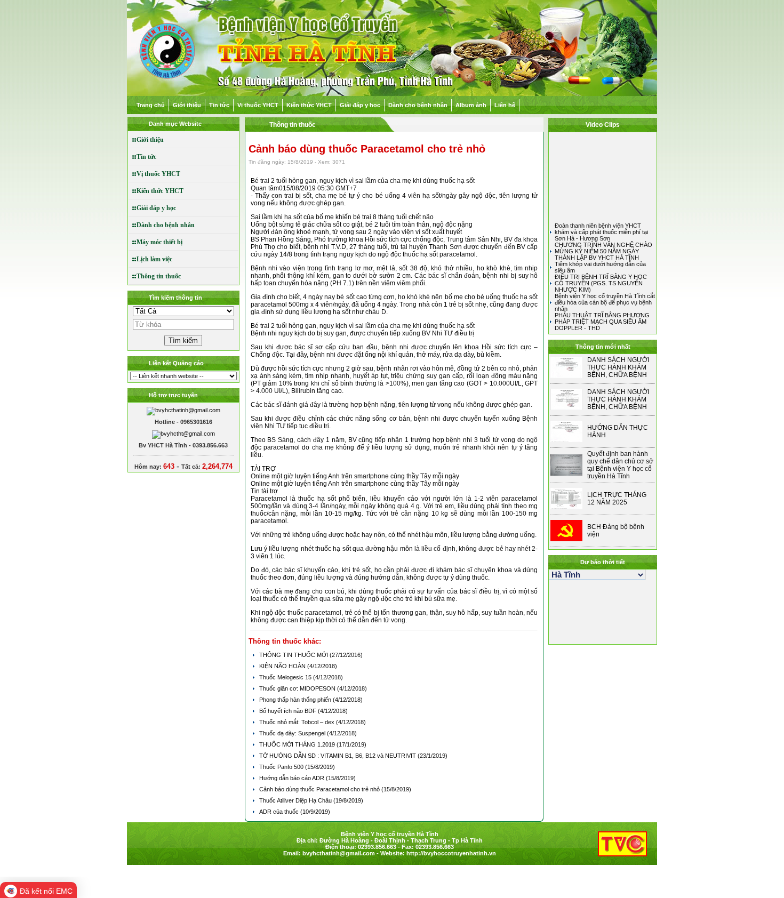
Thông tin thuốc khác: (285, 641)
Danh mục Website (175, 124)
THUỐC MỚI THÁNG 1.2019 (298, 744)
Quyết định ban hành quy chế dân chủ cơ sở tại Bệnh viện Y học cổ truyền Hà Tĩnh (620, 465)
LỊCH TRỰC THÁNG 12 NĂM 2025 (616, 498)
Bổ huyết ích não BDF (288, 711)
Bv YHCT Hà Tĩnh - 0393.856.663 (183, 445)
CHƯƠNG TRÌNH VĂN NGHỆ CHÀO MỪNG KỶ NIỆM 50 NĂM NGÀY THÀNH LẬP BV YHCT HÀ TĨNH (603, 251)
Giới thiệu (187, 105)
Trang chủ (151, 105)
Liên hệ (504, 105)
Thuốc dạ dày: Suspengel (293, 733)
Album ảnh (470, 105)
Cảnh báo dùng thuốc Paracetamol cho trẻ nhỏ (320, 789)
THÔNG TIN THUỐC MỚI (294, 655)
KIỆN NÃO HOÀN (283, 666)
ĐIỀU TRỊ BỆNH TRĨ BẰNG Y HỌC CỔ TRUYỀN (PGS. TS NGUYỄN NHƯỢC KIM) (601, 283)
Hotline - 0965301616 (183, 422)
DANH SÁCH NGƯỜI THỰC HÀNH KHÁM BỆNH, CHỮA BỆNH (618, 367)
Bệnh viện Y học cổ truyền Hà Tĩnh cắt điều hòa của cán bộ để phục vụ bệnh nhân (605, 302)
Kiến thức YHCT (309, 105)
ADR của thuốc (279, 811)
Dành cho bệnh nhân (417, 105)
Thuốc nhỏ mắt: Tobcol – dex (297, 722)
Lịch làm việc (150, 259)
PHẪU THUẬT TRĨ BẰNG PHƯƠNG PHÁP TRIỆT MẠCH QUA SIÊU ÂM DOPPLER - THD (602, 321)
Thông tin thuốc (155, 276)
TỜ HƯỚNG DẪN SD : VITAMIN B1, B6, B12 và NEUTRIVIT (338, 755)
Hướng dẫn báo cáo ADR (292, 778)
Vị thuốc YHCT (257, 105)
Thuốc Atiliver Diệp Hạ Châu (296, 800)
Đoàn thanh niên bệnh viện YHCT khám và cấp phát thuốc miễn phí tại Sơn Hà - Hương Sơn (601, 232)
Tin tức (219, 105)
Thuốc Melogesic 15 (286, 677)
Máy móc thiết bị (155, 242)
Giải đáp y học (360, 105)
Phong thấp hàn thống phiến (296, 699)
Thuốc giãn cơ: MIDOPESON (298, 688)
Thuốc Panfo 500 (282, 767)
